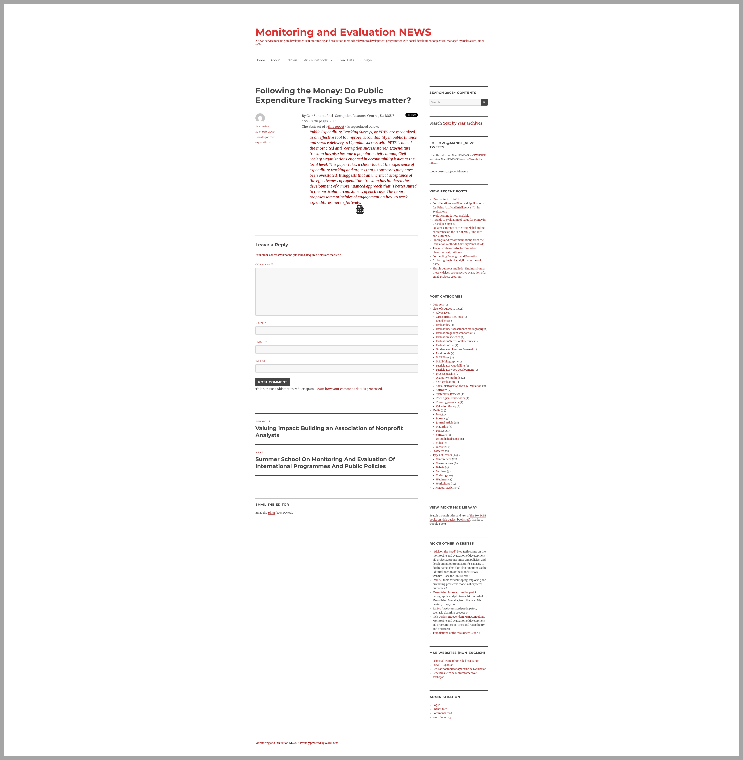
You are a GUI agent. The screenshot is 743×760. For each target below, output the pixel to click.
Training (441, 475)
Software (441, 390)
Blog (439, 414)
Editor (271, 512)
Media (436, 410)
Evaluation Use (445, 345)
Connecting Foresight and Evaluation (455, 256)
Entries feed (440, 709)
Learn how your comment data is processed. (349, 389)
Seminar (441, 471)
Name (261, 323)
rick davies (262, 126)
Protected (438, 451)
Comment (264, 264)
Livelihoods (443, 353)
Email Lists (346, 60)
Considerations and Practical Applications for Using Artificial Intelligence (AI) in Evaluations (458, 207)
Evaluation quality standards (453, 333)
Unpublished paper (447, 439)
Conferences (443, 459)
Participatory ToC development (455, 369)
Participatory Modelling (450, 365)
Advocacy (442, 312)
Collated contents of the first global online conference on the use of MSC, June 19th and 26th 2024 (458, 232)
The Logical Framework (450, 398)
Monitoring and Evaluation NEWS (343, 32)
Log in (436, 705)
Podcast (441, 430)
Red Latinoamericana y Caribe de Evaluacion (459, 669)
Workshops (443, 483)
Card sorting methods (449, 316)
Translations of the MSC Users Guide (455, 633)
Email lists (442, 321)
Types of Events (442, 455)
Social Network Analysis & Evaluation (459, 386)
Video (439, 443)
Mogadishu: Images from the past (453, 592)
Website (262, 360)
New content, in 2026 (446, 199)
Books (440, 418)
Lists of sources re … (445, 308)
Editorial (292, 60)
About (275, 60)
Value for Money (446, 406)
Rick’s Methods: (316, 60)
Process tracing (445, 373)
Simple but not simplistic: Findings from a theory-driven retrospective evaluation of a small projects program (459, 272)
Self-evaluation (445, 382)
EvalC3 (437, 580)
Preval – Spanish (443, 665)
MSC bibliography (447, 361)
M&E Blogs (442, 357)
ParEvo (437, 608)
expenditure (263, 142)
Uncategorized (442, 487)
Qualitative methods (448, 378)
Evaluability (443, 325)
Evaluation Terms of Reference (455, 341)
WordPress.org (442, 717)
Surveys (366, 60)
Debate (440, 467)
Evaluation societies (448, 337)
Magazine (442, 426)
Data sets (438, 304)
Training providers (447, 402)
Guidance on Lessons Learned (454, 349)
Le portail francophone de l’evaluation (456, 661)
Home (260, 60)
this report (336, 126)
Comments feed (442, 713)
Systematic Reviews (448, 394)
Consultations (444, 463)
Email (261, 342)
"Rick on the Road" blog (447, 551)
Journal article (444, 422)
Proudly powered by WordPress (319, 743)
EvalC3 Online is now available (451, 215)
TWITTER (479, 155)
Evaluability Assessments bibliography (459, 329)
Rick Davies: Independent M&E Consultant (459, 616)
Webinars (442, 479)
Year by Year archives (462, 123)
